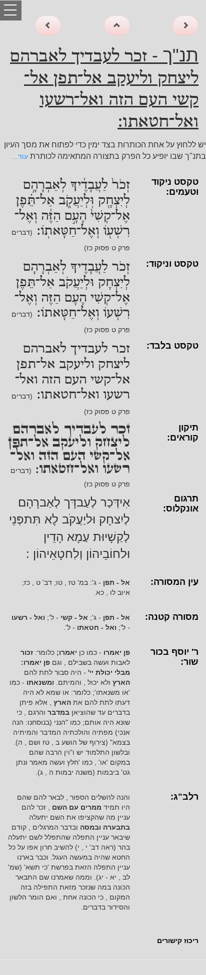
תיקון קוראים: (182, 433)
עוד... (20, 156)
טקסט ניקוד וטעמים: (175, 187)
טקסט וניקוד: (172, 264)
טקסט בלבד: (172, 346)
